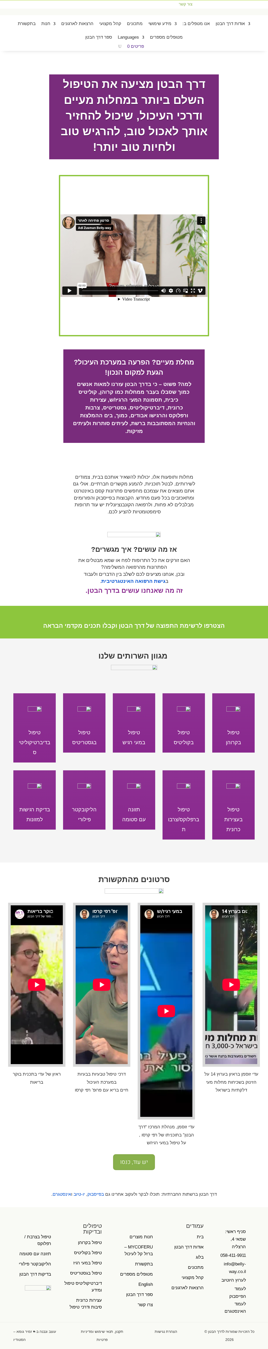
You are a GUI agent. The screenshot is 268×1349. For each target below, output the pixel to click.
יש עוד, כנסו (134, 1162)
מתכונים (135, 23)
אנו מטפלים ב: (196, 23)
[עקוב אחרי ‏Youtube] (22, 4)
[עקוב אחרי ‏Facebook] (11, 4)
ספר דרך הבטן (98, 37)
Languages (128, 37)
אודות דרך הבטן (230, 23)
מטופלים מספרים (166, 37)
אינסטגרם (62, 1194)
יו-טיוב (79, 1194)
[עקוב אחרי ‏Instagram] (32, 4)
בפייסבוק (95, 1194)
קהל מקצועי (110, 23)
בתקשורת (27, 23)
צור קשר (185, 4)
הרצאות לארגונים (77, 23)
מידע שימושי (159, 23)
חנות (45, 23)
